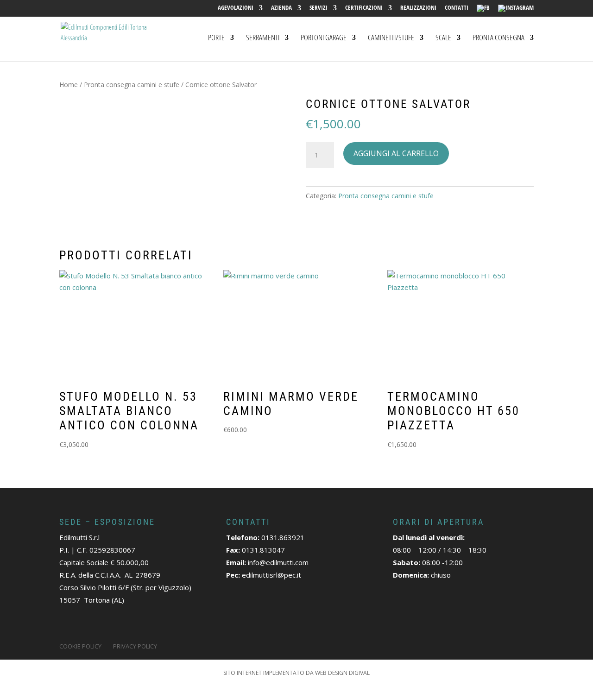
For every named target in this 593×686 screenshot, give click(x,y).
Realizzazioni (418, 8)
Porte (216, 38)
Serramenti (262, 38)
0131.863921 (282, 537)
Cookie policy (80, 646)
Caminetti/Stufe (391, 38)
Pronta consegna (498, 38)
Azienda (281, 8)
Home (68, 84)
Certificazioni (364, 8)
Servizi (318, 8)
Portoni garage (324, 38)
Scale (443, 38)
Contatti (456, 8)
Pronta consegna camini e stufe (131, 84)
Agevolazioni (235, 8)
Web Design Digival (342, 673)
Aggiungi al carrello (396, 153)
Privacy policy (135, 646)
